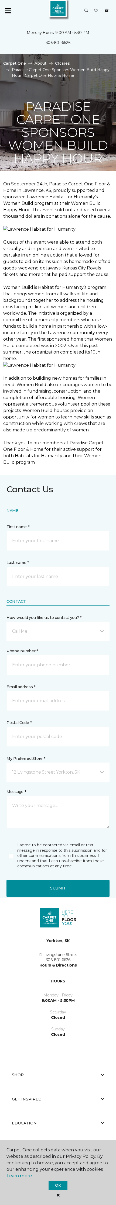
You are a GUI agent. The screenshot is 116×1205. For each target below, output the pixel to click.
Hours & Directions (58, 965)
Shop (18, 1074)
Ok (58, 1185)
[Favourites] (96, 11)
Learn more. (19, 1175)
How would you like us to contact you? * (43, 617)
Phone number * (22, 651)
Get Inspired (27, 1099)
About (40, 63)
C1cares (62, 63)
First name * (17, 527)
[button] (86, 11)
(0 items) (106, 10)
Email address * (20, 687)
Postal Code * (19, 723)
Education (24, 1123)
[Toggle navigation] (7, 10)
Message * (16, 792)
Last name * (17, 563)
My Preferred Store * (25, 758)
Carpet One (14, 63)
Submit (58, 888)
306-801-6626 (58, 42)
